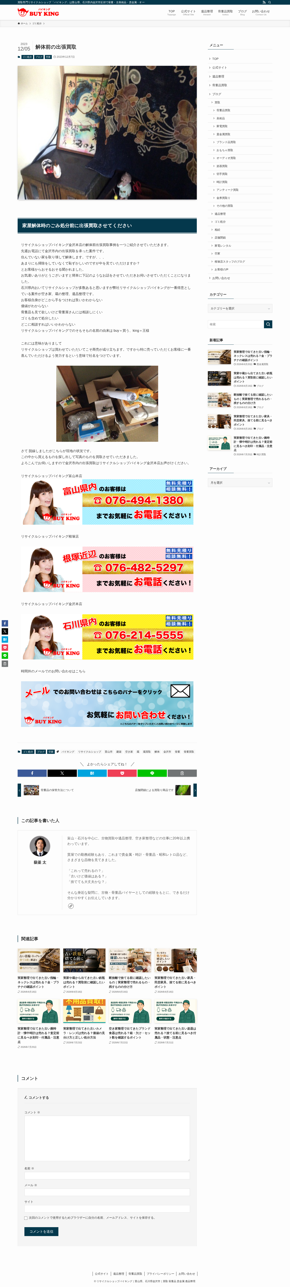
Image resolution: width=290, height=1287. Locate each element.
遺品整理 (218, 76)
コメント (32, 1112)
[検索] (269, 2)
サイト (28, 1201)
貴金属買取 (223, 134)
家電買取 (222, 126)
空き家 (129, 751)
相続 (217, 229)
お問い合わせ (221, 278)
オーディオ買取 (226, 158)
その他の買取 (225, 205)
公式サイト (219, 67)
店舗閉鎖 (220, 237)
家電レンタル (223, 245)
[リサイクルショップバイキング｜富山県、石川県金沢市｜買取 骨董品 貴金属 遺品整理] (38, 12)
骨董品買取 (219, 85)
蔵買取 (147, 751)
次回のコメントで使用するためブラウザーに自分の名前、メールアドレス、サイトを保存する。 (93, 1217)
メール (30, 1185)
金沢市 (167, 751)
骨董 (177, 751)
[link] (71, 906)
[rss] (264, 2)
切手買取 (222, 174)
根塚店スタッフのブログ (230, 261)
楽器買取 (222, 166)
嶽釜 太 (40, 862)
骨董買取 (189, 751)
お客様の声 (221, 269)
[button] (32, 773)
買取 (217, 102)
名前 (29, 1168)
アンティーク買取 (228, 189)
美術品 (221, 118)
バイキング (68, 751)
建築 (118, 751)
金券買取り (223, 198)
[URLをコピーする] (182, 773)
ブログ (38, 57)
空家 (48, 57)
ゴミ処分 (27, 57)
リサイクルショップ (89, 751)
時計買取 (222, 182)
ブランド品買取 (226, 142)
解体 (157, 751)
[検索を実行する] (268, 324)
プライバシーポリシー (160, 1273)
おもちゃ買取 (225, 150)
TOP (215, 58)
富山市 (109, 751)
